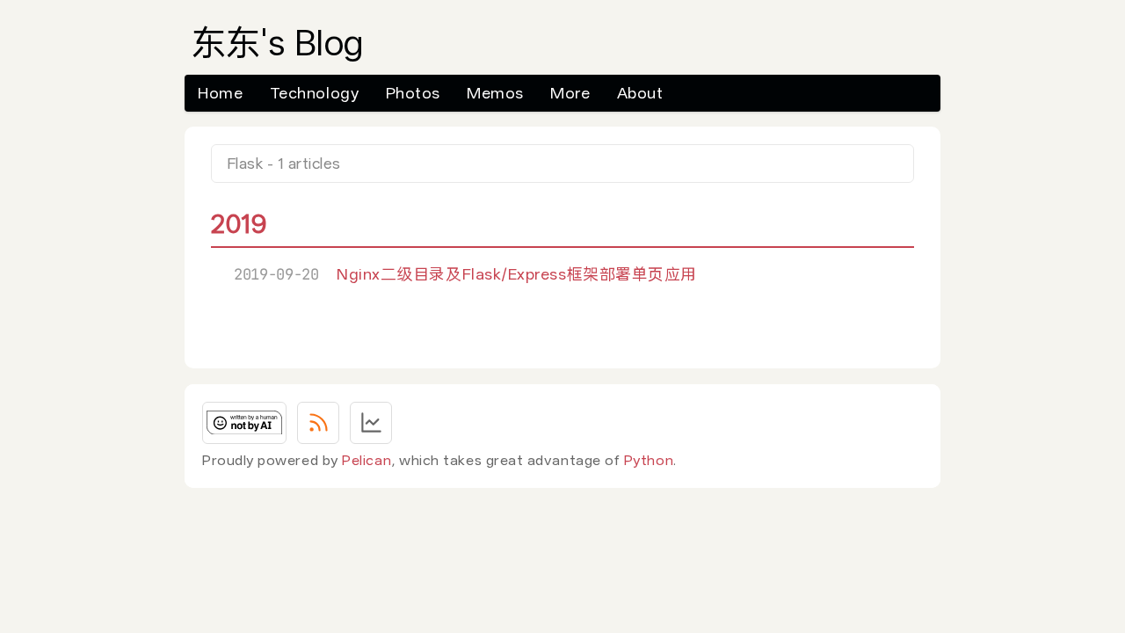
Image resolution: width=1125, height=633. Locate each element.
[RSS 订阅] (318, 423)
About (640, 93)
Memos (495, 93)
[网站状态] (371, 423)
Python (648, 460)
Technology (314, 93)
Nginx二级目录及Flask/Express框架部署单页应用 (517, 274)
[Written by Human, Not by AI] (244, 423)
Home (220, 93)
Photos (413, 93)
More (570, 93)
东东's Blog (278, 43)
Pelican (366, 460)
